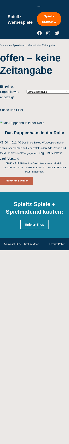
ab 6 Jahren (29, 140)
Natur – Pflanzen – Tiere (38, 409)
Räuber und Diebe (32, 419)
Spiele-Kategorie (25, 296)
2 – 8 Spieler (28, 177)
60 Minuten (27, 285)
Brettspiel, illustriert (33, 215)
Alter (17, 118)
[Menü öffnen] (39, 6)
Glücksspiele (29, 312)
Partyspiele (27, 328)
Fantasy (25, 382)
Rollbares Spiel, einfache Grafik (42, 237)
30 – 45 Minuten (32, 280)
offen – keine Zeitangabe (37, 290)
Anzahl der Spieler (26, 151)
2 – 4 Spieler (29, 167)
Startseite (5, 45)
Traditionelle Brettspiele (37, 355)
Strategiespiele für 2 (35, 350)
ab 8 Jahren (29, 145)
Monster (25, 393)
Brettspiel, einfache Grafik (38, 210)
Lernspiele (27, 323)
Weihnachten (30, 436)
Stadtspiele (27, 430)
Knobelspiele (29, 317)
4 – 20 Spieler (29, 199)
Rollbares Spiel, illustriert (38, 242)
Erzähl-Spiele (29, 301)
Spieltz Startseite (49, 19)
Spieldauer (19, 45)
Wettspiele (27, 360)
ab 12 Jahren (29, 129)
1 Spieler (26, 156)
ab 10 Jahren (29, 124)
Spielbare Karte (31, 253)
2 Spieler (27, 183)
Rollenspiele (28, 334)
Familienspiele (31, 307)
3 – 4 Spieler (28, 188)
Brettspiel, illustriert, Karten (39, 220)
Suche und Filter (11, 110)
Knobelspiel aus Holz (34, 231)
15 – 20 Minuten (32, 269)
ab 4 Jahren (28, 134)
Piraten (25, 414)
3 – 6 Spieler (28, 194)
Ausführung (22, 204)
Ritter (23, 425)
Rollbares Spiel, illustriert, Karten (43, 247)
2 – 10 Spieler (29, 161)
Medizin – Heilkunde (34, 387)
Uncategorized (23, 441)
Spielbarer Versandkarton (38, 258)
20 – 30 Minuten (31, 274)
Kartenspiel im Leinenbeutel (39, 226)
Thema (18, 366)
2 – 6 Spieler (29, 172)
